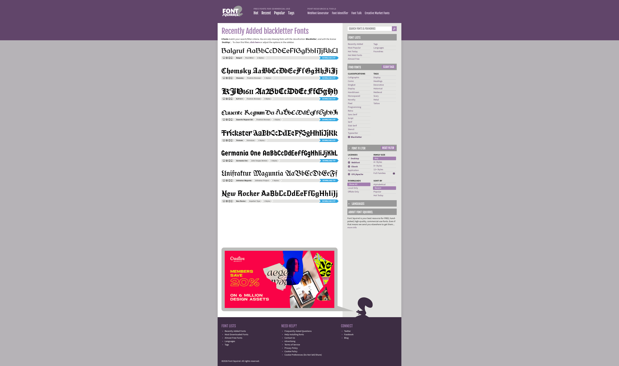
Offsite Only (353, 191)
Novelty (351, 99)
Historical (378, 88)
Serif (350, 122)
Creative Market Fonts (377, 13)
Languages (378, 47)
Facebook (349, 334)
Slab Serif (352, 125)
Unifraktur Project (262, 180)
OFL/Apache (355, 174)
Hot (256, 13)
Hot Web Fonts (355, 55)
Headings (377, 81)
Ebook (353, 166)
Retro (350, 110)
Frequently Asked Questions (298, 331)
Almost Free (353, 59)
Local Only (353, 188)
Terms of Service (292, 344)
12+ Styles (378, 169)
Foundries (378, 51)
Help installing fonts (294, 334)
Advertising (290, 341)
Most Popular (354, 47)
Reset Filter (388, 148)
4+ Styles (377, 162)
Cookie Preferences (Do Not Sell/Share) (303, 354)
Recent (266, 13)
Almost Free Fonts (233, 338)
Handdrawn (353, 92)
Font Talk (356, 13)
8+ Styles (377, 165)
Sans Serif (352, 114)
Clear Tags (388, 66)
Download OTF (328, 58)
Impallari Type (254, 201)
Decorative (378, 84)
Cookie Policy (291, 351)
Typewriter (353, 133)
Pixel (350, 103)
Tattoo (376, 103)
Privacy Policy (291, 348)
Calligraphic (353, 77)
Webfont (354, 162)
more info (352, 227)
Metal (376, 99)
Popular (279, 13)
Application (353, 170)
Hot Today (353, 51)
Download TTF (329, 161)
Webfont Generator (318, 13)
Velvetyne (251, 140)
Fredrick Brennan (254, 78)
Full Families (379, 173)
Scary (376, 96)
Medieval (377, 92)
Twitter (347, 331)
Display (351, 88)
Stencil (351, 129)
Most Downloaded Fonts (236, 334)
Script (350, 118)
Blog (346, 338)
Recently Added (355, 44)
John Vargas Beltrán (259, 161)
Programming (354, 107)
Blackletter (355, 137)
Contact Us (290, 338)
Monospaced (354, 96)
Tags (291, 13)
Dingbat (351, 84)
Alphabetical (379, 184)
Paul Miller (249, 58)
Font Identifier (340, 13)
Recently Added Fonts (235, 331)
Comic (351, 81)
